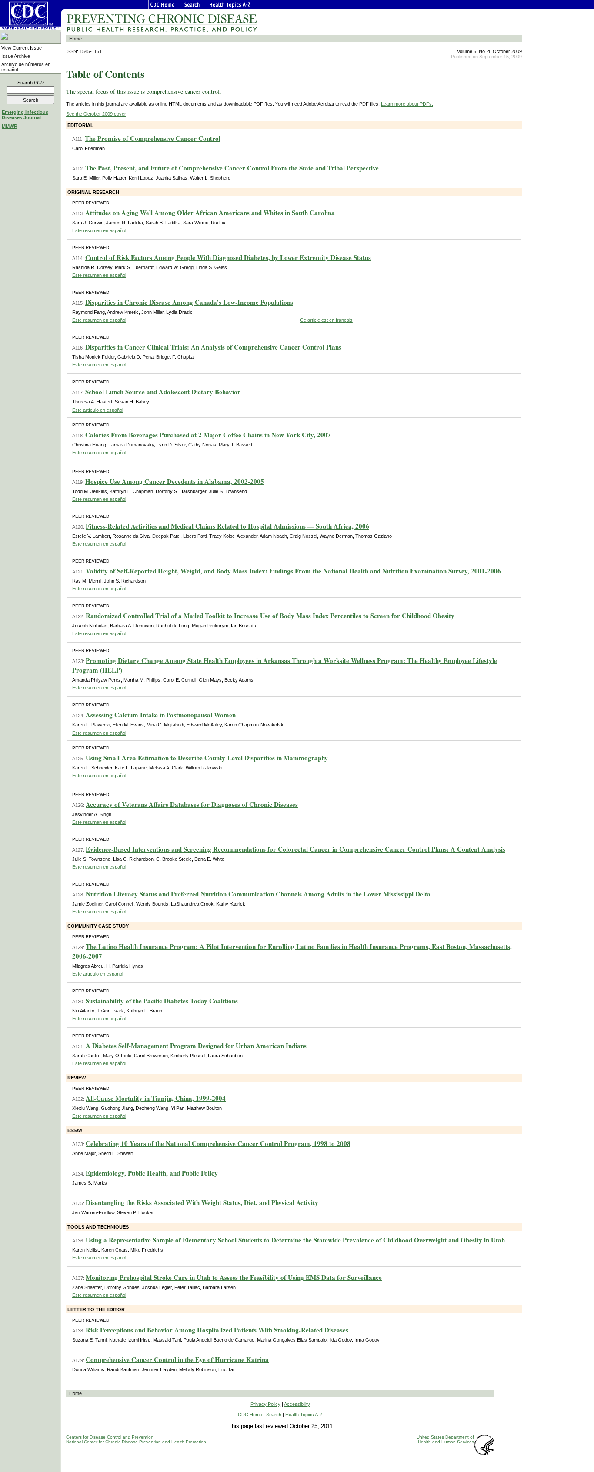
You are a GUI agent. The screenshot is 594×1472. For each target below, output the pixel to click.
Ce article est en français (326, 320)
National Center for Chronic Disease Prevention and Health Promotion (136, 1441)
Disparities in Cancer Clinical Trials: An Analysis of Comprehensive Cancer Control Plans (213, 347)
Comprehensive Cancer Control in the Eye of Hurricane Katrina (177, 1359)
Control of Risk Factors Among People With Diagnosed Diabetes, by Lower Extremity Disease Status (228, 257)
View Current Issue (21, 47)
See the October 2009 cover (96, 114)
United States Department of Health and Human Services (445, 1439)
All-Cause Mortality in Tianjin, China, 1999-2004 (156, 1098)
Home (75, 38)
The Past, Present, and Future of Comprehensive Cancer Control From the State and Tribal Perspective (232, 168)
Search (30, 82)
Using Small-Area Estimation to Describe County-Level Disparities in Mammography (207, 758)
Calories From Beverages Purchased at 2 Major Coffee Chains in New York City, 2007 (208, 435)
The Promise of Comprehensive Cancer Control (152, 138)
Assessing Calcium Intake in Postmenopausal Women (161, 714)
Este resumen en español (99, 230)
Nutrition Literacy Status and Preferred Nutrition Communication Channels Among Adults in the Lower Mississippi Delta (258, 894)
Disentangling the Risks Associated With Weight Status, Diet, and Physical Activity (202, 1202)
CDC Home (250, 1414)
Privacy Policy (265, 1404)
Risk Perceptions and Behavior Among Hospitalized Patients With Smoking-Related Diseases (217, 1330)
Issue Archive (15, 56)
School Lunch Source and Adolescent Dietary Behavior (162, 391)
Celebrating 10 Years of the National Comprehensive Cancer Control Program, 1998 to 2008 (218, 1143)
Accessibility (297, 1404)
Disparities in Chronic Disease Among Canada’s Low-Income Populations (189, 302)
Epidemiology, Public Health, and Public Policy (152, 1173)
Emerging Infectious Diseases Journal (25, 115)
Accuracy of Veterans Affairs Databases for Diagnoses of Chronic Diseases (192, 804)
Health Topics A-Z (304, 1414)
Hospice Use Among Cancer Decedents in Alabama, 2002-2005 (174, 481)
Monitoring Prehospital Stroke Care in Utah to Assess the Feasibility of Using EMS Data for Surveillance (234, 1277)
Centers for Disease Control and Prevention (110, 1437)
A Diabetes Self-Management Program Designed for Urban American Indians (196, 1045)
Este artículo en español (97, 410)
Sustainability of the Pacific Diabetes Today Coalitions (162, 1001)
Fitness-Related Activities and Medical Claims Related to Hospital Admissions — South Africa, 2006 (227, 526)
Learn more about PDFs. (407, 104)
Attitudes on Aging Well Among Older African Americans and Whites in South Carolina (210, 212)
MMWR (9, 126)
